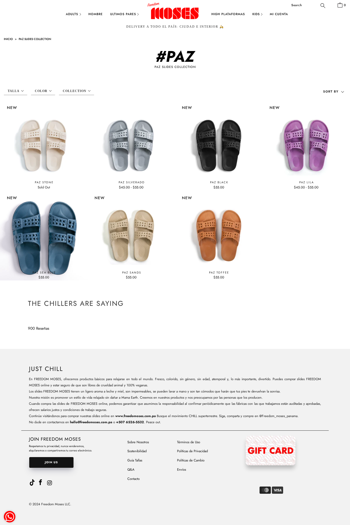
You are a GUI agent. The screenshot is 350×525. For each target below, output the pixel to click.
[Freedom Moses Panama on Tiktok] (32, 481)
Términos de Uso (188, 442)
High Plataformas (228, 14)
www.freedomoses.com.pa (135, 415)
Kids (256, 14)
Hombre (95, 14)
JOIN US (51, 462)
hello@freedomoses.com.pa (91, 422)
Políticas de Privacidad (192, 451)
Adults (72, 14)
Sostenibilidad (137, 451)
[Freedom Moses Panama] (175, 15)
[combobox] (308, 5)
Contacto (133, 478)
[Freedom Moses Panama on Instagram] (50, 483)
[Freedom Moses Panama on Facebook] (41, 482)
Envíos (181, 469)
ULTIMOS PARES (123, 14)
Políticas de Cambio (190, 460)
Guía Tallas (134, 460)
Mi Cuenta (279, 14)
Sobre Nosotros (138, 442)
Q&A (131, 469)
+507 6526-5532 (130, 422)
